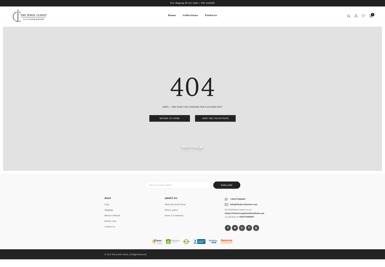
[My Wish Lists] (363, 15)
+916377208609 (237, 199)
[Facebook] (228, 228)
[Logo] (30, 15)
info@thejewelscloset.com (243, 204)
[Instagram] (242, 228)
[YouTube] (256, 228)
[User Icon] (356, 16)
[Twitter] (235, 228)
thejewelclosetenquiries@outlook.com (244, 213)
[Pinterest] (249, 228)
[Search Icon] (348, 15)
